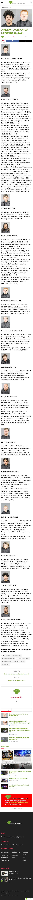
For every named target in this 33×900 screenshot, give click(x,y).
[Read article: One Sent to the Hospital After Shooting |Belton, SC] (4, 773)
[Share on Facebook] (12, 41)
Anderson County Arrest (8, 658)
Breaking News (16, 852)
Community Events (15, 856)
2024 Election (4, 852)
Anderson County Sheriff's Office (10, 661)
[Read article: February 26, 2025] (16, 761)
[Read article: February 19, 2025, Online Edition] (4, 780)
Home (2, 8)
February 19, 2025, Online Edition (18, 778)
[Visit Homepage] (16, 2)
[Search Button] (31, 2)
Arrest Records (8, 8)
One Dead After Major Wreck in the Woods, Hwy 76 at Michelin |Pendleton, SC (19, 730)
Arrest (23, 661)
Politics (24, 860)
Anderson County (16, 656)
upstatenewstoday (10, 37)
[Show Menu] (2, 2)
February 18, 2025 (14, 781)
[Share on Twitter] (25, 41)
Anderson (7, 656)
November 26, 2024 (22, 37)
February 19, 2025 (14, 775)
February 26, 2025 (8, 764)
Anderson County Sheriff (23, 658)
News (24, 857)
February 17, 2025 (14, 789)
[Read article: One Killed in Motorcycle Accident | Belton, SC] (4, 786)
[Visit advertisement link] (16, 800)
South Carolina (6, 664)
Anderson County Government (5, 856)
